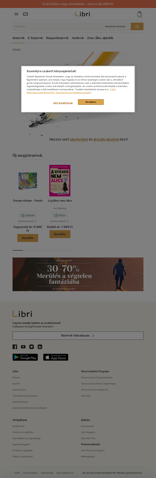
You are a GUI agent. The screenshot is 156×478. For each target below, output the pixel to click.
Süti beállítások (63, 102)
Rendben (91, 101)
